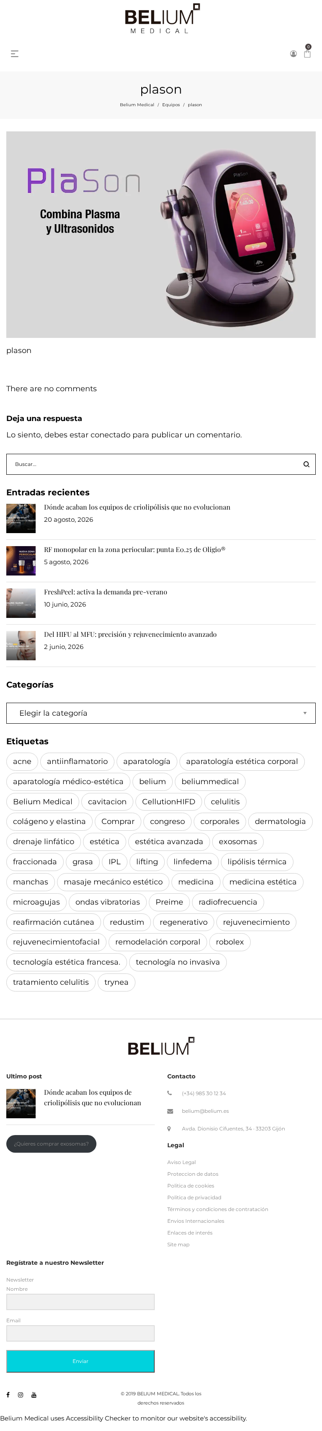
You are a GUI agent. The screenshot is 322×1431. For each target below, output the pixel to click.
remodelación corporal (157, 942)
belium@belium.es (205, 1111)
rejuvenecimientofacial (56, 942)
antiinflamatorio (77, 761)
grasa (83, 861)
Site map (178, 1244)
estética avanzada (169, 841)
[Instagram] (20, 1395)
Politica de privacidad (194, 1197)
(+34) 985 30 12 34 (204, 1093)
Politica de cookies (190, 1185)
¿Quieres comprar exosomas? (51, 1144)
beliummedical (210, 781)
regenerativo (184, 922)
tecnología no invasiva (178, 962)
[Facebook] (8, 1395)
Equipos (171, 104)
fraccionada (35, 861)
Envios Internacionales (195, 1221)
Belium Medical (137, 104)
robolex (230, 942)
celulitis (225, 801)
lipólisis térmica (257, 861)
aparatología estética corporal (242, 761)
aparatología (147, 761)
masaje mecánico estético (113, 882)
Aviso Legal (181, 1162)
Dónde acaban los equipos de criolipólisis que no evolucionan (137, 506)
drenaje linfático (43, 841)
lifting (147, 861)
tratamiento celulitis (51, 982)
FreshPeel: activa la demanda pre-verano (105, 591)
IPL (115, 861)
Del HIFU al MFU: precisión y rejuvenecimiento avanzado (130, 634)
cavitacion (107, 801)
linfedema (193, 861)
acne (22, 761)
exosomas (238, 841)
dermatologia (280, 821)
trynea (116, 982)
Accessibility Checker (98, 1418)
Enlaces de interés (190, 1233)
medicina (196, 882)
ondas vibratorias (107, 902)
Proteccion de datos (192, 1174)
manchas (30, 882)
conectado (110, 435)
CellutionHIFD (168, 801)
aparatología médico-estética (68, 781)
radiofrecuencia (228, 902)
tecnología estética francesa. (66, 962)
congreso (167, 821)
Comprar (118, 821)
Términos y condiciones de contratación (217, 1209)
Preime (169, 902)
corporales (219, 821)
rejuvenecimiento (256, 922)
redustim (127, 922)
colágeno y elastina (49, 821)
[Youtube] (33, 1395)
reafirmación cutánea (53, 922)
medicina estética (263, 882)
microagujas (36, 902)
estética (104, 841)
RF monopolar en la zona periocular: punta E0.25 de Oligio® (135, 549)
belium (152, 781)
